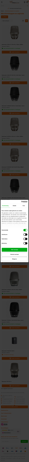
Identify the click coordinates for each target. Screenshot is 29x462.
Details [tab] (14, 205)
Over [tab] (24, 205)
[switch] (25, 234)
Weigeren (14, 259)
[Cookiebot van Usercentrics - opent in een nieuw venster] (21, 202)
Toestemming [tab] (5, 205)
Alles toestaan (14, 249)
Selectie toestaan (14, 254)
